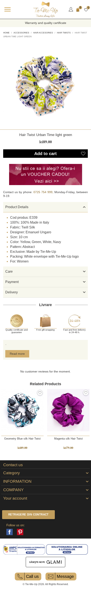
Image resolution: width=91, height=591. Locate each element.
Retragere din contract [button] (28, 514)
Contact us (13, 465)
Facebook (9, 532)
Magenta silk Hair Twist (68, 438)
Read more (17, 353)
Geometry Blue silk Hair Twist (22, 438)
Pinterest (20, 532)
